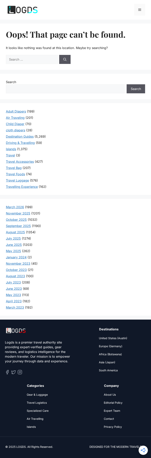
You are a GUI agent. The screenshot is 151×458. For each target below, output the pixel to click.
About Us (110, 394)
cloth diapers (15, 130)
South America (108, 370)
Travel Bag (14, 168)
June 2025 (14, 245)
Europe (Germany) (110, 346)
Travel (10, 155)
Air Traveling (15, 118)
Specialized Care (38, 410)
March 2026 (15, 207)
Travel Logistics (37, 402)
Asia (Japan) (107, 362)
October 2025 (16, 220)
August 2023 (15, 276)
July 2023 (13, 282)
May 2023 (13, 295)
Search (11, 82)
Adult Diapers (16, 111)
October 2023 (16, 270)
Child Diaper (15, 124)
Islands (11, 149)
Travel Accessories (20, 162)
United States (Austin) (113, 338)
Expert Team (112, 410)
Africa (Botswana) (110, 354)
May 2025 (13, 251)
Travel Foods (15, 174)
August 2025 (15, 232)
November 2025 (18, 213)
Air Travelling (35, 418)
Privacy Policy (113, 426)
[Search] (65, 59)
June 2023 (14, 289)
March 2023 (15, 307)
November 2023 (18, 263)
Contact (109, 418)
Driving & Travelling (20, 143)
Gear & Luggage (37, 394)
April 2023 (14, 301)
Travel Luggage (17, 180)
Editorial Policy (113, 402)
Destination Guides (20, 136)
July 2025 (13, 238)
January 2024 (16, 257)
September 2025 (18, 226)
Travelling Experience (22, 187)
